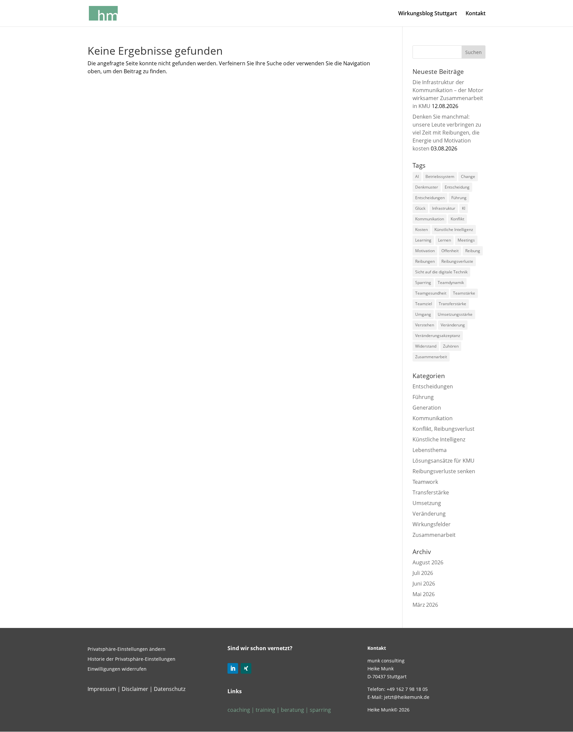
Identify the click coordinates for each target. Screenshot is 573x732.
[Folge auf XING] (246, 668)
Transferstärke (452, 304)
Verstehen (424, 325)
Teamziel (423, 304)
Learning (423, 240)
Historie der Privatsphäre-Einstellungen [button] (131, 659)
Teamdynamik (451, 282)
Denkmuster (426, 187)
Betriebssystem (439, 176)
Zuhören (451, 346)
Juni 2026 (424, 583)
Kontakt (475, 14)
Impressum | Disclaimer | (120, 689)
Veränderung (453, 325)
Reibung (472, 250)
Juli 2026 (423, 573)
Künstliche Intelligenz (453, 229)
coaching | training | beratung (266, 709)
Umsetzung (427, 503)
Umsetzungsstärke (455, 314)
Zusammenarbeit (431, 357)
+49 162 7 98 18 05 (407, 689)
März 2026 (425, 604)
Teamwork (425, 481)
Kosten (421, 229)
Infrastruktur (443, 208)
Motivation (425, 250)
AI (417, 176)
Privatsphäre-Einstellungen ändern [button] (126, 649)
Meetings (466, 240)
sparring (319, 709)
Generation (427, 407)
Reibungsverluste (457, 261)
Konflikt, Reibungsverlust (444, 428)
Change (468, 176)
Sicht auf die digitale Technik (441, 272)
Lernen (444, 240)
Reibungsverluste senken (444, 471)
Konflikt (457, 219)
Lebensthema (430, 450)
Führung (459, 197)
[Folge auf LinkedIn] (232, 668)
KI (463, 208)
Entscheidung (457, 187)
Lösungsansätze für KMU (444, 460)
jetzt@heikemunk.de (406, 697)
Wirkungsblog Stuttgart (427, 14)
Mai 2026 (424, 594)
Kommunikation (429, 219)
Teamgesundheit (430, 293)
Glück (420, 208)
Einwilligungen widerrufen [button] (117, 669)
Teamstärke (464, 293)
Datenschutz (169, 689)
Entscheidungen (430, 197)
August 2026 (428, 562)
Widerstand (425, 346)
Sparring (423, 282)
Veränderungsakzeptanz (437, 335)
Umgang (423, 314)
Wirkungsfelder (432, 524)
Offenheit (450, 250)
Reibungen (425, 261)
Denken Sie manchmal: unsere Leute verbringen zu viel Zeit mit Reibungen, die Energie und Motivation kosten (447, 132)
